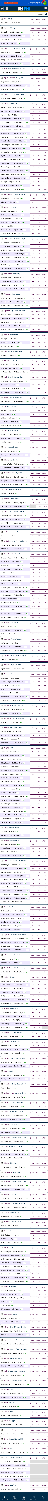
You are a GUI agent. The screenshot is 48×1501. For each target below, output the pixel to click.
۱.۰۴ (33, 171)
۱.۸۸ (33, 246)
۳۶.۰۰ (33, 1027)
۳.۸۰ (39, 82)
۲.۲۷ (45, 922)
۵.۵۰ (39, 23)
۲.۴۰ (33, 392)
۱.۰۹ (45, 606)
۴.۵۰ (39, 115)
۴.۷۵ (39, 254)
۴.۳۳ (33, 468)
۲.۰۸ (45, 1000)
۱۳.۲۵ (45, 73)
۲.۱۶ (33, 365)
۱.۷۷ (33, 562)
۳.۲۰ (33, 43)
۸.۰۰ (39, 137)
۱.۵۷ (33, 98)
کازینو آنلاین (14, 1499)
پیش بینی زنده (33, 1499)
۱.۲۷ (33, 23)
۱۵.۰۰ (45, 130)
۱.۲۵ (33, 770)
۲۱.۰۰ (45, 178)
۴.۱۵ (39, 39)
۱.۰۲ (45, 963)
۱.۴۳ (45, 339)
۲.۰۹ (33, 226)
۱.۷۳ (45, 959)
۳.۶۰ (39, 52)
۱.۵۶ (33, 455)
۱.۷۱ (33, 145)
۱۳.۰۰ (45, 108)
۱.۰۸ (33, 130)
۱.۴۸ (33, 56)
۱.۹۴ (33, 52)
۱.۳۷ (45, 503)
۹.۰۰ (45, 23)
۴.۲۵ (45, 464)
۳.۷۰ (45, 52)
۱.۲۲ (33, 167)
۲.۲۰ (45, 89)
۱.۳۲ (33, 32)
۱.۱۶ (45, 346)
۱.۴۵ (33, 477)
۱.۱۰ (33, 137)
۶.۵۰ (45, 82)
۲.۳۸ (33, 60)
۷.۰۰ (45, 56)
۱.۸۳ (33, 411)
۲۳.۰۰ (44, 160)
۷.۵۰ (45, 32)
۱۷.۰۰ (33, 591)
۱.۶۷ (33, 494)
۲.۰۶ (45, 1088)
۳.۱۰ (45, 126)
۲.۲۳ (33, 385)
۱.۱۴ (33, 73)
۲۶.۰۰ (45, 171)
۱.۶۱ (33, 588)
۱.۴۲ (33, 211)
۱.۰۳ (33, 182)
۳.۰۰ (45, 64)
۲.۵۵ (33, 174)
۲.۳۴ (45, 1489)
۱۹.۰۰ (45, 1016)
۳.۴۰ (39, 145)
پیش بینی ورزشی (43, 1499)
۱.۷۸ (33, 756)
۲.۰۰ (33, 250)
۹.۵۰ (45, 119)
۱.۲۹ (45, 549)
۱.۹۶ (33, 141)
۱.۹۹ (33, 1263)
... (33, 506)
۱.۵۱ (45, 39)
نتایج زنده (24, 1499)
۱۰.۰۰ (45, 134)
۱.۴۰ (45, 569)
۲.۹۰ (39, 185)
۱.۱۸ (33, 122)
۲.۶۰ (45, 759)
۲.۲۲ (45, 230)
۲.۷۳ (45, 60)
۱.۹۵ (45, 808)
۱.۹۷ (33, 156)
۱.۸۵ (33, 785)
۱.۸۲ (33, 322)
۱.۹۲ (45, 693)
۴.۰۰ (45, 202)
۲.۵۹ (33, 230)
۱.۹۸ (45, 234)
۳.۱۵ (39, 89)
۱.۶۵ (33, 389)
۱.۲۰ (33, 36)
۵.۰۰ (39, 32)
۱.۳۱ (33, 265)
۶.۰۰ (39, 36)
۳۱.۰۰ (33, 963)
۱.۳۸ (33, 822)
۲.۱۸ (33, 285)
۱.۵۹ (33, 368)
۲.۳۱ (45, 891)
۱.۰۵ (33, 160)
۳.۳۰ (39, 43)
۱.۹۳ (33, 381)
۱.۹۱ (45, 1049)
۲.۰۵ (33, 939)
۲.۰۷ (33, 763)
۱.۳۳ (45, 254)
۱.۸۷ (33, 222)
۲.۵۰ (45, 198)
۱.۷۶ (33, 202)
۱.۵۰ (33, 82)
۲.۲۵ (33, 86)
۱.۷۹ (33, 481)
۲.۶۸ (33, 1189)
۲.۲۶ (45, 438)
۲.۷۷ (39, 435)
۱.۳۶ (33, 115)
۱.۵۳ (33, 710)
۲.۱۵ (33, 527)
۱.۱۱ (33, 815)
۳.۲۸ (33, 319)
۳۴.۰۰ (45, 506)
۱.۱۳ (33, 108)
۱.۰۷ (45, 577)
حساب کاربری (5, 1499)
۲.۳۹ (33, 64)
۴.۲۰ (39, 56)
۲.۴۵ (33, 148)
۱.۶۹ (45, 269)
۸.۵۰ (39, 130)
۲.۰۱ (45, 343)
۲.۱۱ (45, 401)
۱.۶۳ (45, 425)
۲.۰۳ (33, 536)
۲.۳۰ (33, 1344)
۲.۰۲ (33, 647)
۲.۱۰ (33, 789)
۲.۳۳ (33, 484)
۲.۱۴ (45, 43)
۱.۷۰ (33, 584)
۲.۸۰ (45, 86)
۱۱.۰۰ (45, 36)
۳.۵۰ (39, 86)
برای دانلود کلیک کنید (11, 2)
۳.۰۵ (39, 126)
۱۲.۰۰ (39, 178)
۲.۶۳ (45, 148)
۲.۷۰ (33, 185)
